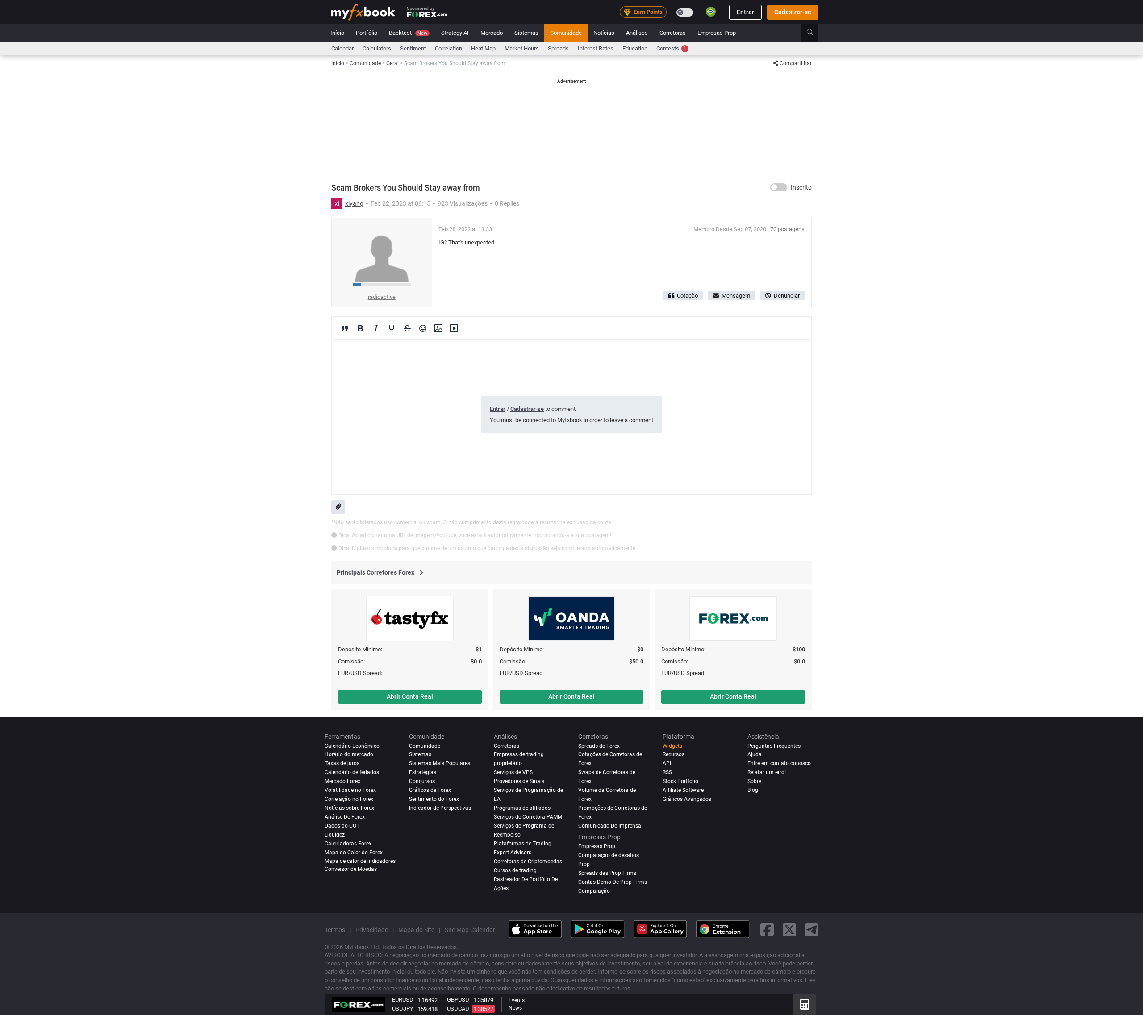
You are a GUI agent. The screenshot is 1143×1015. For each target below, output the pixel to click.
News (515, 1008)
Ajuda (754, 754)
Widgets (672, 746)
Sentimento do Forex (434, 799)
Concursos (422, 781)
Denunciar (787, 295)
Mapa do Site (416, 929)
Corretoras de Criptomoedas (528, 861)
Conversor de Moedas (351, 869)
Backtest (408, 32)
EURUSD (402, 999)
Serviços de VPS (513, 772)
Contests (671, 48)
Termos (335, 929)
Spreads (558, 48)
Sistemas (526, 32)
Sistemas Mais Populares (439, 763)
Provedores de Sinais (519, 781)
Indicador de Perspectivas (440, 808)
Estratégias (422, 772)
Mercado (491, 32)
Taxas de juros (342, 763)
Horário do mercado (349, 754)
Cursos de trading (515, 870)
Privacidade (371, 929)
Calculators (377, 48)
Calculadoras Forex (348, 844)
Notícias (603, 32)
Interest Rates (595, 48)
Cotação (687, 295)
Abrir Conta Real (410, 696)
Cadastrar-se (792, 12)
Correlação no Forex (349, 799)
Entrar (745, 12)
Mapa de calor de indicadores (360, 861)
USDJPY (402, 1008)
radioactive (382, 297)
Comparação (594, 890)
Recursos (673, 754)
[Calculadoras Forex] (804, 1004)
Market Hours (522, 48)
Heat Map (483, 48)
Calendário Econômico (352, 746)
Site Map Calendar (470, 929)
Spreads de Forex (599, 746)
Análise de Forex (345, 817)
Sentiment (413, 48)
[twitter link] (789, 929)
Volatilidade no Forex (350, 790)
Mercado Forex (342, 781)
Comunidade (566, 32)
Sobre (754, 781)
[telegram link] (811, 929)
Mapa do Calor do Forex (354, 852)
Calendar (342, 48)
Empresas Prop (716, 32)
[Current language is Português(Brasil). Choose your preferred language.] (710, 11)
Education (634, 48)
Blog (752, 790)
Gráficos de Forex (430, 790)
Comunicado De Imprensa (609, 826)
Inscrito (801, 187)
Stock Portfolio (680, 781)
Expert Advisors (512, 852)
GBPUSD (458, 999)
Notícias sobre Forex (349, 808)
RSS (667, 772)
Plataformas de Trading (522, 844)
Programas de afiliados (522, 808)
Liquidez (335, 835)
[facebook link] (767, 929)
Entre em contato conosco (779, 763)
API (667, 763)
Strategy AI (455, 32)
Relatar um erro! (766, 772)
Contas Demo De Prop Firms (612, 881)
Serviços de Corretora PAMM (528, 817)
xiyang (354, 203)
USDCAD (458, 1008)
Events (517, 1000)
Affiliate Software (683, 790)
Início (337, 32)
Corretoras (672, 32)
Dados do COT (342, 826)
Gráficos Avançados (687, 799)
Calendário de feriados (352, 772)
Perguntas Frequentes (774, 746)
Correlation (448, 48)
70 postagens (787, 229)
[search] (815, 33)
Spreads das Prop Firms (607, 873)
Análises (637, 32)
